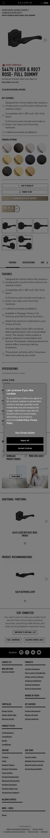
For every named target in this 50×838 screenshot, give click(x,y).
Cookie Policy (22, 420)
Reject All (25, 440)
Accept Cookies (25, 448)
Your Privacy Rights (25, 432)
